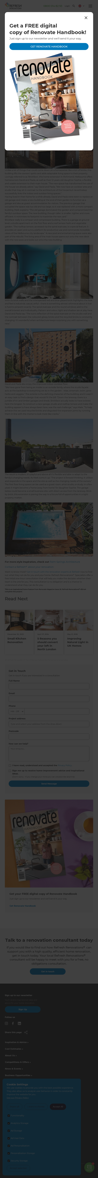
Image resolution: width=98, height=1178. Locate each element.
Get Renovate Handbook (49, 46)
